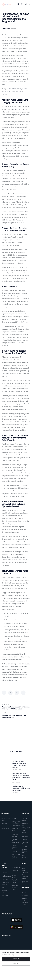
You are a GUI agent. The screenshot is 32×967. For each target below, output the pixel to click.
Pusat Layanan (26, 893)
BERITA (24, 864)
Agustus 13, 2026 (16, 769)
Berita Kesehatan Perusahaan (25, 870)
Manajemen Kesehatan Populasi (15, 834)
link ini (13, 680)
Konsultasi (25, 823)
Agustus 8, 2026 (16, 782)
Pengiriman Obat (15, 829)
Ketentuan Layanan (25, 903)
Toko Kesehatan (25, 831)
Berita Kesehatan (25, 856)
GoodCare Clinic (16, 854)
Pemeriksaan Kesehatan (25, 843)
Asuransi (3, 826)
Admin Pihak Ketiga (15, 886)
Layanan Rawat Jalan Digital (16, 822)
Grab (3, 887)
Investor (4, 885)
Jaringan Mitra (5, 828)
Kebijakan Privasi (24, 899)
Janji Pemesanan (25, 836)
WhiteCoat (5, 895)
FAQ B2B (14, 851)
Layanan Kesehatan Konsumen (15, 847)
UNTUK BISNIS (5, 814)
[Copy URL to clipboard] (23, 693)
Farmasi (14, 883)
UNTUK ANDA (26, 814)
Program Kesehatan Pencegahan (15, 841)
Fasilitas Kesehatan (15, 876)
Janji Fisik (24, 846)
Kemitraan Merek (15, 858)
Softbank (4, 890)
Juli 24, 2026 (15, 792)
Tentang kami (5, 882)
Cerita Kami (5, 879)
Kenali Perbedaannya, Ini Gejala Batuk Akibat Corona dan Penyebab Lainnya (16, 91)
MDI (3, 893)
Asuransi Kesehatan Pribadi (25, 851)
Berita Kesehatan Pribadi (25, 876)
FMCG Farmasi (16, 890)
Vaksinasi (24, 839)
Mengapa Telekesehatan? (6, 876)
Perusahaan (4, 823)
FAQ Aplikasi (25, 895)
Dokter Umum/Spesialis (26, 827)
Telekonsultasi (16, 826)
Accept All (16, 958)
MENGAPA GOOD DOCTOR (4, 865)
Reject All (16, 963)
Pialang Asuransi (16, 880)
